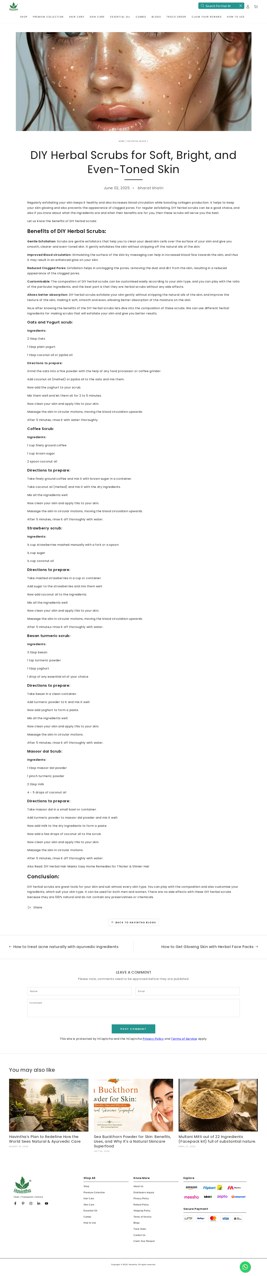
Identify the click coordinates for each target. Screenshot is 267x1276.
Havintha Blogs (136, 141)
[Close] (240, 5)
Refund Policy (141, 1204)
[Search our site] (202, 5)
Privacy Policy (153, 1039)
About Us (138, 1186)
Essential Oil (90, 1210)
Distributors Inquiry (144, 1192)
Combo (87, 1217)
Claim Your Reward (144, 1241)
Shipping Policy (142, 1210)
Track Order (140, 1229)
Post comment (133, 1029)
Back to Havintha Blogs (136, 922)
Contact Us (139, 1235)
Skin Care (89, 1204)
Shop (86, 1186)
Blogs (137, 1223)
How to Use (90, 1223)
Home (122, 141)
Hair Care (89, 1198)
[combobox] (221, 6)
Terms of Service (184, 1039)
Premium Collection (94, 1192)
